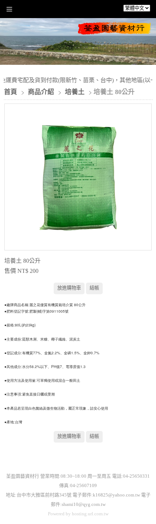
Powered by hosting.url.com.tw (78, 513)
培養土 (75, 92)
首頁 (10, 92)
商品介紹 (42, 92)
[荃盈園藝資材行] (114, 32)
